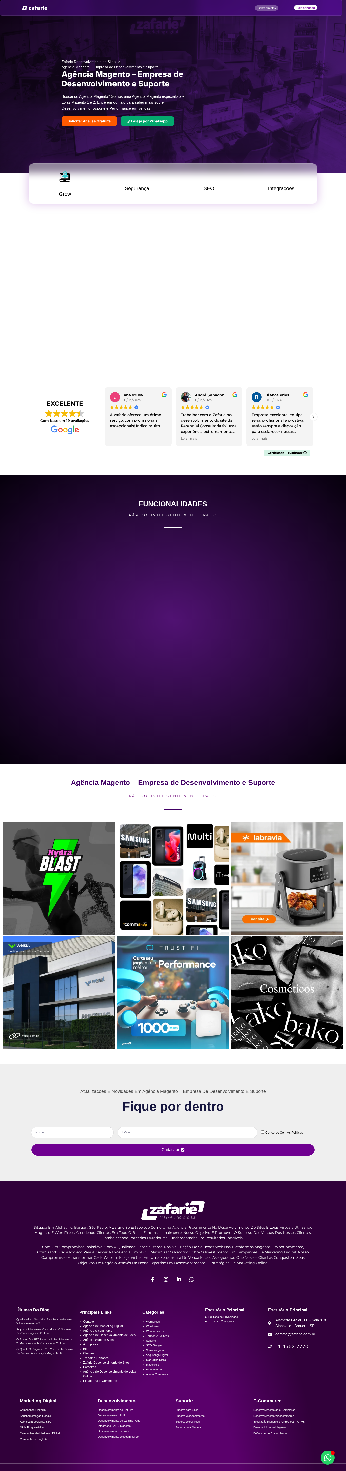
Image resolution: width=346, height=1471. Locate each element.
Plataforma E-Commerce (100, 1388)
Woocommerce (155, 1338)
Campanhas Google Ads (35, 1446)
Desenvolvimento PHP (111, 1423)
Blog (86, 1357)
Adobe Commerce (157, 1381)
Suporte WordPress (188, 1429)
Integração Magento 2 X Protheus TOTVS (279, 1429)
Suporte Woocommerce (190, 1423)
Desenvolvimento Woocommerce (118, 1444)
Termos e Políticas (157, 1343)
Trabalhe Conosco (96, 1366)
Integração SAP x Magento (114, 1433)
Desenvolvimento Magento (269, 1435)
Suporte (151, 1348)
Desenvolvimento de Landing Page (119, 1428)
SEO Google (154, 1353)
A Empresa (90, 1352)
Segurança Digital (157, 1362)
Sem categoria (155, 1358)
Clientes (88, 1361)
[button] (313, 425)
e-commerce (154, 1377)
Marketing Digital (156, 1367)
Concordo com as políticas (284, 1130)
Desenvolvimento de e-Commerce (274, 1417)
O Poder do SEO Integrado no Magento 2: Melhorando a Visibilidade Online (44, 1349)
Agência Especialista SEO (36, 1429)
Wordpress (153, 1329)
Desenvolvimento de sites (113, 1439)
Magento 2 (152, 1372)
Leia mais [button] (118, 446)
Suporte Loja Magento (189, 1435)
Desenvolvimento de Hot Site (115, 1417)
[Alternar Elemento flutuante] (328, 1458)
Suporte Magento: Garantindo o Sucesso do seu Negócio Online (44, 1339)
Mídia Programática (32, 1435)
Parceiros (89, 1375)
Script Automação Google (35, 1423)
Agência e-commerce (97, 1338)
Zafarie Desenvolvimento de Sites (89, 64)
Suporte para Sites (187, 1417)
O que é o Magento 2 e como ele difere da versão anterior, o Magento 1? (44, 1359)
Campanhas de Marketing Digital (40, 1441)
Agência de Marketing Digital (103, 1334)
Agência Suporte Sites (98, 1347)
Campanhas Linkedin (33, 1417)
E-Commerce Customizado (270, 1441)
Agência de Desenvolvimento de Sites (109, 1343)
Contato (88, 1329)
